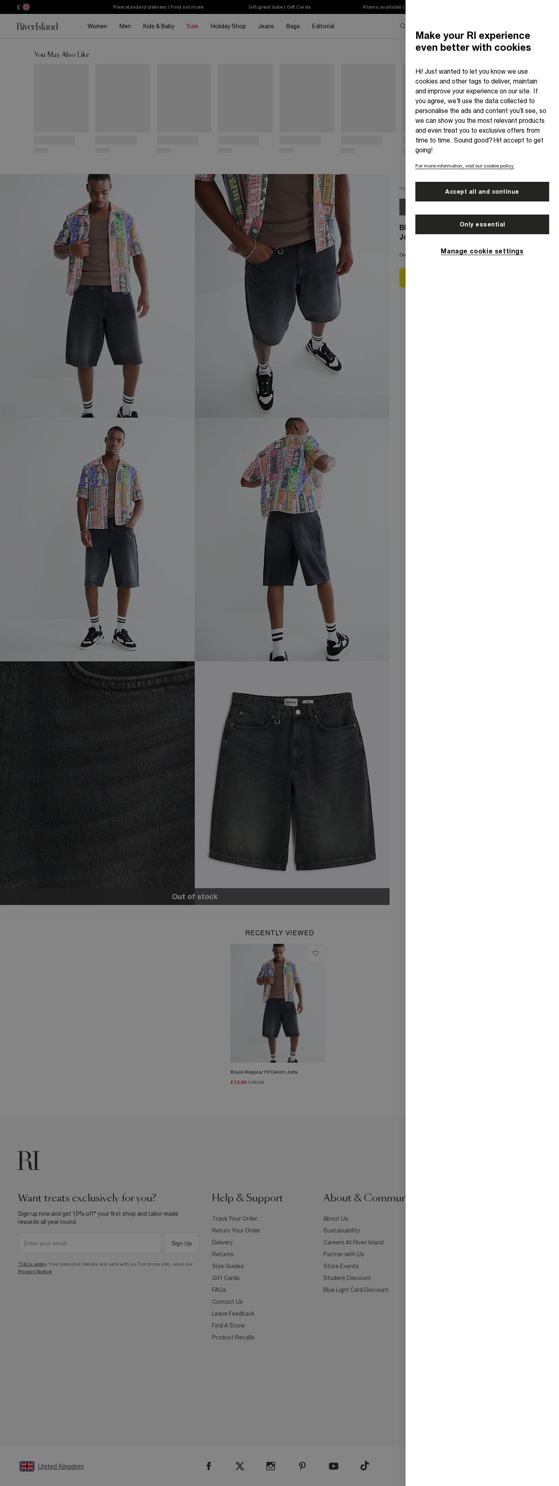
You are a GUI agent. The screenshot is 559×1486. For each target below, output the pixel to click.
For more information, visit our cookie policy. (464, 166)
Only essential (482, 224)
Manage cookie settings (482, 251)
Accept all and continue (482, 191)
